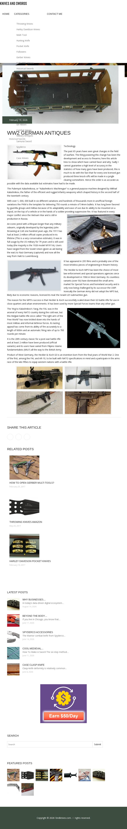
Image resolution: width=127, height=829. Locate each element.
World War (21, 118)
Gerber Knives (23, 57)
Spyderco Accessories (37, 632)
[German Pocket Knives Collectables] (27, 789)
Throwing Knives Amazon (25, 522)
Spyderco (21, 146)
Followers (21, 51)
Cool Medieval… (33, 648)
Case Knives (22, 158)
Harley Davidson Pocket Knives (30, 561)
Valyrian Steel (23, 90)
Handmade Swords (25, 113)
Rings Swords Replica (27, 107)
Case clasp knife (33, 665)
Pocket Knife (22, 46)
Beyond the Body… (34, 616)
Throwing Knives (24, 23)
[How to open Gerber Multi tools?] (63, 467)
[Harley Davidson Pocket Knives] (63, 546)
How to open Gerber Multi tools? (31, 482)
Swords (20, 96)
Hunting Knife (23, 40)
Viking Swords (23, 79)
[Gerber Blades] (13, 789)
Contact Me (54, 14)
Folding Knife (22, 74)
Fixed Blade (22, 85)
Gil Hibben (21, 124)
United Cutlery (23, 152)
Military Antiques (24, 135)
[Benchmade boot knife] (70, 775)
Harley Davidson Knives (28, 29)
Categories (21, 14)
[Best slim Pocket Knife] (84, 775)
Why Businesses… (34, 599)
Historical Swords (25, 68)
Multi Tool (21, 34)
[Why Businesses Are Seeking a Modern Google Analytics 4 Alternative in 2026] (99, 775)
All (73, 817)
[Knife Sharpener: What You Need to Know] (56, 775)
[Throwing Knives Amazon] (63, 507)
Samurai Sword (24, 141)
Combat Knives (24, 130)
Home (5, 14)
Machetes (21, 163)
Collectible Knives (25, 62)
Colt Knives (22, 102)
